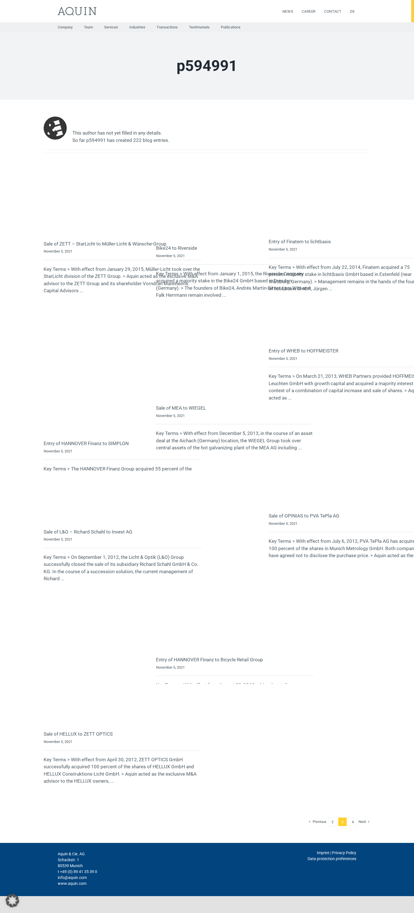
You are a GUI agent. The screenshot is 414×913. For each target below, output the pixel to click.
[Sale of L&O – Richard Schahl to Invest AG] (122, 501)
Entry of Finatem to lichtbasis (300, 241)
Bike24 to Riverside (176, 248)
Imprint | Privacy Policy (336, 853)
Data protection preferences (332, 858)
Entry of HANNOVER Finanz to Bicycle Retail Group (209, 659)
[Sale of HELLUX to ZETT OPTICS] (122, 708)
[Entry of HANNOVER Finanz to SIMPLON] (122, 375)
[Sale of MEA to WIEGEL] (235, 357)
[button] (12, 900)
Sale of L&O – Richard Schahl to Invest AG (88, 532)
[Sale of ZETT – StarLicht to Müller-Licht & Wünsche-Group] (122, 203)
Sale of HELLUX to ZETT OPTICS (78, 734)
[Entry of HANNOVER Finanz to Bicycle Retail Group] (235, 565)
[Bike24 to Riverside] (235, 205)
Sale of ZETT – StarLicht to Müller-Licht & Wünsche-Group (105, 244)
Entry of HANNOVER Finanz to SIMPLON (86, 443)
